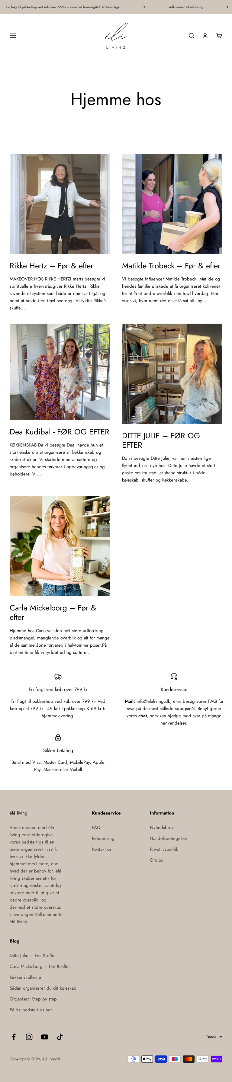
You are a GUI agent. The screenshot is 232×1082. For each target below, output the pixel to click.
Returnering (103, 838)
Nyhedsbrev (162, 827)
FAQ (212, 701)
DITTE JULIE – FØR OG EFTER (161, 440)
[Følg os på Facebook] (14, 1037)
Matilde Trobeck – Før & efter (171, 265)
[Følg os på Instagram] (29, 1037)
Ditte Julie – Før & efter (33, 955)
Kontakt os (101, 849)
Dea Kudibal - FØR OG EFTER (59, 431)
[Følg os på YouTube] (44, 1037)
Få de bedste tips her (31, 1010)
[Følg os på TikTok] (60, 1037)
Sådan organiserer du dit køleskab (43, 988)
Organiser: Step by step (33, 999)
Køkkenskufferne (25, 977)
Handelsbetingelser (168, 838)
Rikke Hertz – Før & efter (51, 265)
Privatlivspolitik (164, 849)
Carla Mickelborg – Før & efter (53, 612)
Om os (156, 860)
